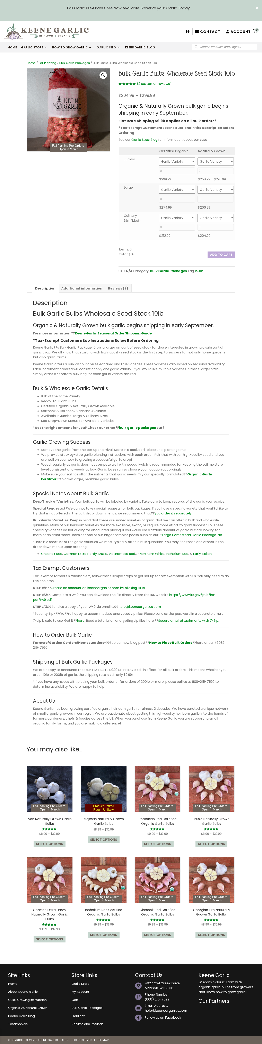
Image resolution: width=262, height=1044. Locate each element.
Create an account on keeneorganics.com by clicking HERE (98, 588)
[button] (257, 8)
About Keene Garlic (23, 991)
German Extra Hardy (80, 553)
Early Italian (202, 553)
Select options (49, 844)
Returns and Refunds (87, 1024)
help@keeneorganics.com (140, 606)
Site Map (102, 1040)
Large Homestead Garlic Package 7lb (192, 535)
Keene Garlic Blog (21, 1016)
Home (31, 63)
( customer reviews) (154, 83)
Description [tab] (45, 288)
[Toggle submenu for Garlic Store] (45, 47)
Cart (75, 1000)
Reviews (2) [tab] (118, 288)
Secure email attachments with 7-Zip (188, 620)
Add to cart (221, 254)
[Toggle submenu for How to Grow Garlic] (90, 47)
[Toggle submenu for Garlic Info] (118, 47)
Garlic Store (80, 983)
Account (240, 31)
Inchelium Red (177, 553)
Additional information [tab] (81, 288)
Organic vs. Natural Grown (27, 1008)
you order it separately (173, 513)
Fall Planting (47, 63)
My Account (80, 991)
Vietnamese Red (122, 553)
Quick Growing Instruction (27, 1000)
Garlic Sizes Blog (144, 139)
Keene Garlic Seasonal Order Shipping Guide (113, 333)
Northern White (151, 553)
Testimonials (18, 1024)
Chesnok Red (51, 553)
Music (102, 553)
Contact (209, 31)
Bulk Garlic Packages (74, 63)
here (81, 620)
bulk (199, 271)
